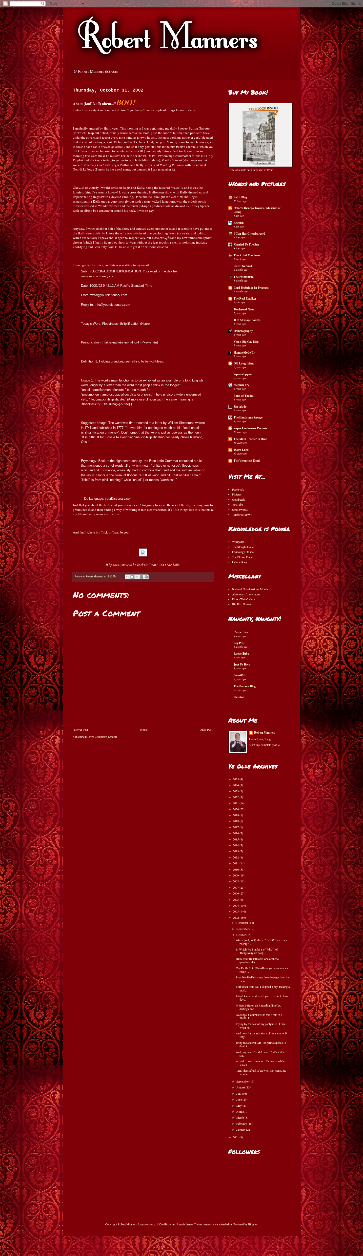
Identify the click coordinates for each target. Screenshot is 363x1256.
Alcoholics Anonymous (246, 594)
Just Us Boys (242, 664)
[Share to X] (136, 576)
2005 (236, 899)
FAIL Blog (240, 197)
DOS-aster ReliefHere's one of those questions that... (257, 960)
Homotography (243, 331)
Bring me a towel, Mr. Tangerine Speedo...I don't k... (261, 1044)
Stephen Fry (241, 385)
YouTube (237, 504)
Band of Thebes (244, 396)
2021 (236, 803)
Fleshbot (239, 697)
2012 (236, 857)
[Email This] (127, 576)
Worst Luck (241, 450)
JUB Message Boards (247, 320)
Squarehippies (243, 374)
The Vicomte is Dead (247, 460)
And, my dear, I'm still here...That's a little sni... (260, 1053)
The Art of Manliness (247, 255)
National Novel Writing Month (250, 589)
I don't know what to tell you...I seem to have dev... (262, 997)
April (239, 1111)
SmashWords (240, 510)
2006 (236, 893)
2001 (236, 1137)
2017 (236, 827)
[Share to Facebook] (141, 576)
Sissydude (240, 406)
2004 (236, 905)
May (239, 1105)
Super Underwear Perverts (250, 428)
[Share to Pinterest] (146, 576)
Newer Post (81, 729)
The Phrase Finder (243, 557)
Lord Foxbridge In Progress (251, 287)
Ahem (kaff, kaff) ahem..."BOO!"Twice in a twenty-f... (261, 941)
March (240, 1117)
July (239, 1093)
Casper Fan (241, 632)
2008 (236, 881)
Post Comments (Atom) (103, 737)
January (241, 1129)
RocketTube (241, 653)
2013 (236, 851)
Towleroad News (244, 309)
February (242, 1123)
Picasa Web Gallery (243, 599)
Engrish (239, 223)
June (239, 1099)
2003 (236, 911)
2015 (236, 839)
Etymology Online (243, 552)
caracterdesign (223, 1224)
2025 (236, 779)
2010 (236, 869)
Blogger (252, 1224)
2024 (236, 785)
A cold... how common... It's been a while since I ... (260, 1062)
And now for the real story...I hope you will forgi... (261, 1035)
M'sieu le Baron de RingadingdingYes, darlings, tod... (258, 1007)
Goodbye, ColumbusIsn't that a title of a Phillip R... (259, 1016)
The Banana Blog (245, 686)
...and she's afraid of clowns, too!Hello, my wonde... (261, 1072)
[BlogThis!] (132, 576)
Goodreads (238, 499)
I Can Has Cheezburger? (249, 233)
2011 (236, 863)
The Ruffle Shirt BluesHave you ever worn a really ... (262, 969)
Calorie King (239, 562)
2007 (236, 887)
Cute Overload (243, 266)
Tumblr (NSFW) (242, 514)
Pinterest (237, 494)
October (241, 935)
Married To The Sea (246, 244)
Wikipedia (238, 542)
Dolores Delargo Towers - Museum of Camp (257, 210)
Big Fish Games (241, 604)
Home (143, 729)
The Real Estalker (245, 298)
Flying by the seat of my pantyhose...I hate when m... (260, 1025)
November (242, 929)
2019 (236, 815)
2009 (236, 875)
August (241, 1087)
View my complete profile (264, 745)
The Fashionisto (244, 277)
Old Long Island (244, 363)
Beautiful (239, 675)
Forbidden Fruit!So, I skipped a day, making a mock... (263, 988)
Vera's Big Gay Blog (246, 342)
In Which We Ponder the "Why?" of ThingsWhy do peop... (257, 951)
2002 (236, 917)
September (242, 1081)
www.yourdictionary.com (98, 276)
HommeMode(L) (244, 352)
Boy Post (239, 643)
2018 (236, 821)
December (242, 923)
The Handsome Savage (248, 417)
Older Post (206, 729)
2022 (236, 797)
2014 (236, 845)
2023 (236, 791)
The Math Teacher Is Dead (250, 439)
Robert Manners (264, 733)
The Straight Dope (243, 547)
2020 (236, 809)
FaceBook (238, 489)
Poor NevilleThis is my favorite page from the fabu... (262, 979)
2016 (236, 833)
